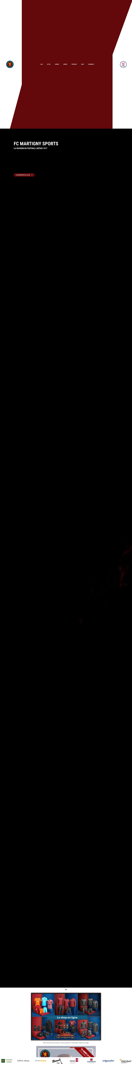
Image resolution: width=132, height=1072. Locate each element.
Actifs (48, 64)
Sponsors (74, 64)
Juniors (57, 64)
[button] (66, 989)
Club (41, 64)
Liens (82, 64)
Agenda (65, 64)
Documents (91, 64)
